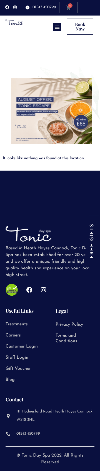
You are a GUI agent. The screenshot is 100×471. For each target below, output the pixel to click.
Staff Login (17, 357)
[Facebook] (7, 7)
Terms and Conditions (66, 338)
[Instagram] (15, 7)
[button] (57, 27)
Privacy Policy (69, 324)
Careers (13, 335)
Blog (10, 380)
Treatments (17, 324)
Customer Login (22, 346)
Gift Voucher (18, 368)
